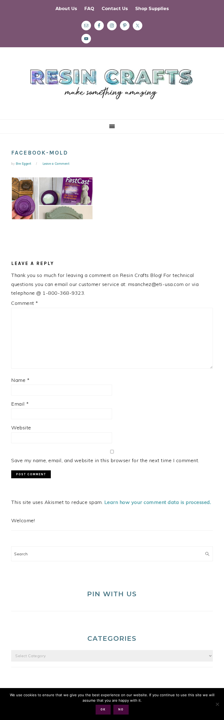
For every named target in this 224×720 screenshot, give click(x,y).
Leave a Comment (56, 164)
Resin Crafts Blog (112, 88)
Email (20, 404)
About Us (66, 8)
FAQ (89, 8)
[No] (217, 704)
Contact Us (115, 8)
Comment (24, 303)
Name (20, 380)
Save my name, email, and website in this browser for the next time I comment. (105, 460)
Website (21, 427)
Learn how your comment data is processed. (157, 502)
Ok (103, 709)
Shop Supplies (152, 8)
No (121, 709)
